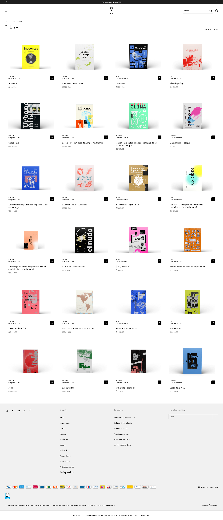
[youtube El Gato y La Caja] (19, 411)
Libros (13, 21)
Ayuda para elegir (67, 472)
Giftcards (63, 450)
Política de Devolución (123, 423)
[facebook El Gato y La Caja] (13, 411)
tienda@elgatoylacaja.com (124, 417)
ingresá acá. (91, 505)
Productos (64, 439)
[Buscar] (210, 11)
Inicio (7, 21)
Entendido (145, 515)
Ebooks (63, 434)
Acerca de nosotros (122, 439)
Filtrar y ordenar (211, 29)
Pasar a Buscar (65, 455)
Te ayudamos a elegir (122, 444)
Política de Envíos (67, 466)
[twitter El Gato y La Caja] (24, 411)
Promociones (65, 461)
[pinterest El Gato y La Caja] (30, 411)
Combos (63, 444)
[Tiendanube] (210, 505)
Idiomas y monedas (209, 487)
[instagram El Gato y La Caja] (7, 411)
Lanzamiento (65, 423)
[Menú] (6, 11)
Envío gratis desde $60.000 (111, 2)
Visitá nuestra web (121, 434)
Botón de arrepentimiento (106, 505)
